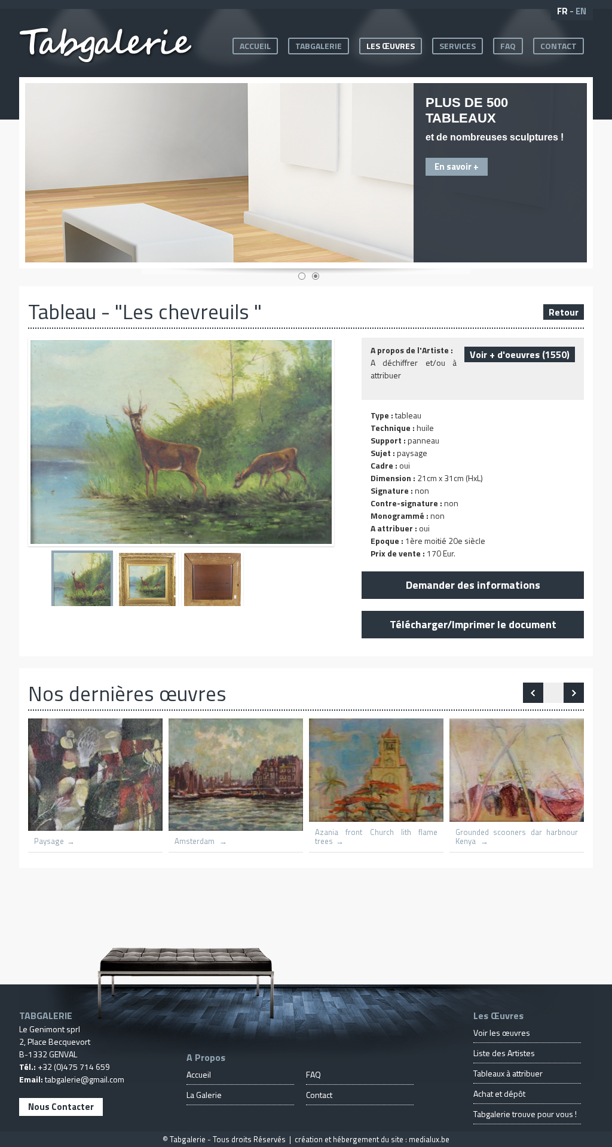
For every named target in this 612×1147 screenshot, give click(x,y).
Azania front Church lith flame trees (376, 837)
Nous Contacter (61, 1107)
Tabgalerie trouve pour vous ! (525, 1114)
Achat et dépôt (499, 1093)
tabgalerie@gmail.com (84, 1079)
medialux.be (429, 1139)
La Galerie (204, 1094)
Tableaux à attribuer (508, 1073)
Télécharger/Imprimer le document (473, 624)
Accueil (255, 45)
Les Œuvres (390, 45)
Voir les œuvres (501, 1032)
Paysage (49, 841)
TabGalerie (318, 45)
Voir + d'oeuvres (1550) (520, 354)
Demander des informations (473, 585)
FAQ (508, 45)
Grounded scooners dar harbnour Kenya (516, 837)
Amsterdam (195, 841)
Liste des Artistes (504, 1053)
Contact (558, 45)
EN (581, 11)
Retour (564, 312)
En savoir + (456, 166)
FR (562, 11)
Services (457, 45)
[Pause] (553, 693)
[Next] (533, 693)
